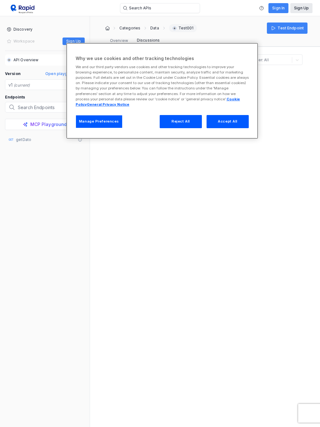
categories (129, 28)
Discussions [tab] (148, 40)
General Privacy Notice (108, 104)
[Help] (262, 8)
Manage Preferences (99, 121)
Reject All (181, 121)
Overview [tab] (119, 40)
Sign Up (301, 8)
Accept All (228, 121)
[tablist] (135, 40)
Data (154, 28)
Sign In (278, 8)
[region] (162, 91)
